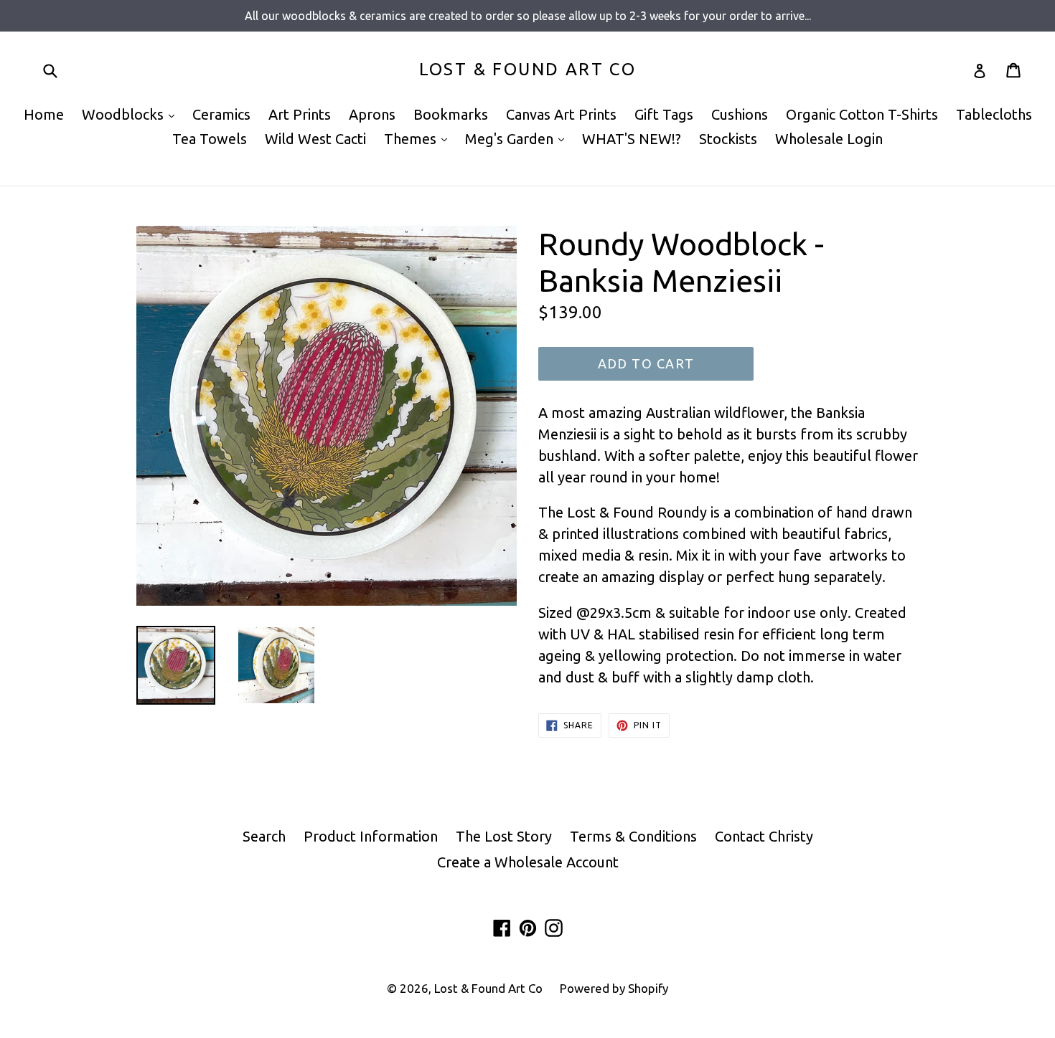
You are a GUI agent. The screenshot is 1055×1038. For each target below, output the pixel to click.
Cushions (739, 114)
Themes (419, 138)
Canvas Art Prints (561, 114)
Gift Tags (663, 114)
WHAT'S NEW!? (631, 138)
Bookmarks (450, 114)
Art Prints (299, 114)
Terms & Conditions (633, 836)
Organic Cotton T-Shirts (862, 114)
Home (44, 114)
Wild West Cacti (315, 138)
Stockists (728, 138)
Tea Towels (209, 138)
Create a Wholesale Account (528, 862)
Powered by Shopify (614, 988)
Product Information (371, 836)
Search (264, 836)
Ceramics (221, 114)
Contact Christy (764, 836)
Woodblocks (132, 114)
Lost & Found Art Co (528, 69)
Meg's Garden (518, 138)
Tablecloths (994, 114)
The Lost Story (504, 836)
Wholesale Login (829, 138)
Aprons (372, 114)
